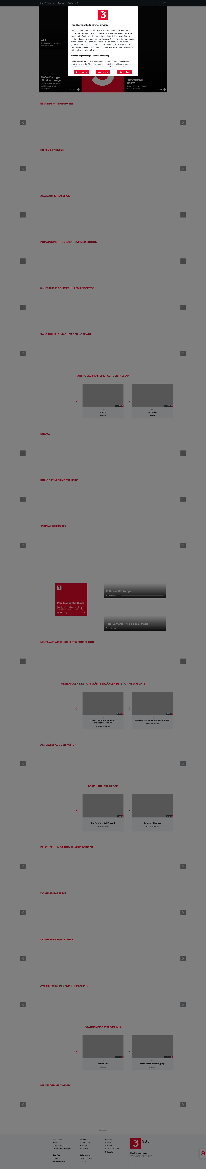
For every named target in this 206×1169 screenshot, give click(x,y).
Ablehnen (103, 72)
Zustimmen (81, 72)
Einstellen (124, 72)
